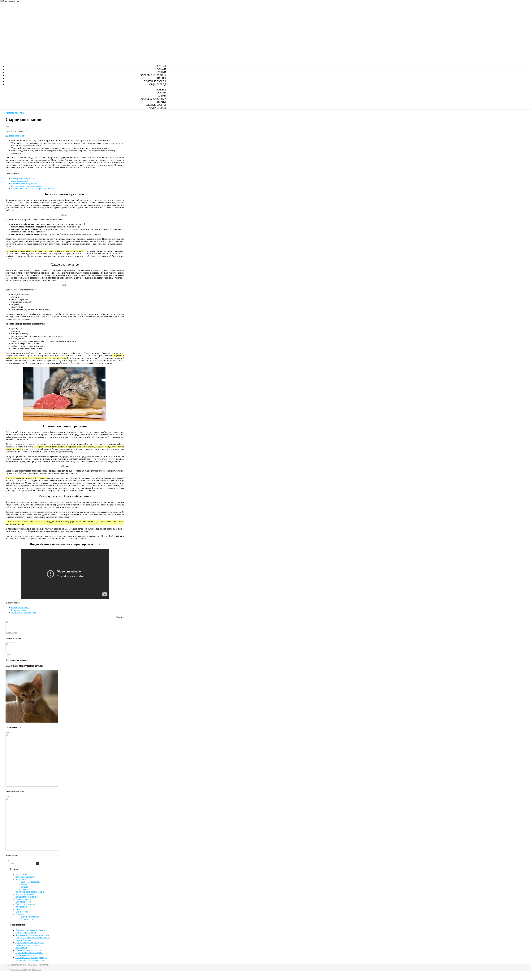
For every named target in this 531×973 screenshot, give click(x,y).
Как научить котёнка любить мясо (26, 186)
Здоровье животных (153, 75)
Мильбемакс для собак (15, 791)
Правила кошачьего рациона (24, 183)
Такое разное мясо (19, 181)
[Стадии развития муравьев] (11, 652)
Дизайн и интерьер (30, 917)
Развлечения (21, 907)
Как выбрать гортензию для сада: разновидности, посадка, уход (31, 958)
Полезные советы (155, 81)
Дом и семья (21, 874)
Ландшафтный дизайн (26, 897)
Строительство (28, 919)
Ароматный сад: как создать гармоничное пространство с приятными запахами (29, 952)
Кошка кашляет (12, 855)
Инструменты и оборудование (29, 892)
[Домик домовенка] (9, 1)
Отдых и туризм (23, 899)
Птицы (161, 78)
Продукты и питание (25, 904)
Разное (18, 909)
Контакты (43, 965)
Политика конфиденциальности (26, 969)
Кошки (161, 72)
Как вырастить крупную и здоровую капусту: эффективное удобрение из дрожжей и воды (32, 937)
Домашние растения (25, 877)
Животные (20, 879)
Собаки (161, 69)
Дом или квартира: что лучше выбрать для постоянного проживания (29, 945)
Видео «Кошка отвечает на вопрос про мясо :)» (32, 188)
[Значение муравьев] (11, 630)
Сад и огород (157, 84)
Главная (161, 66)
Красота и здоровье (24, 894)
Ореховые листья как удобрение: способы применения (30, 931)
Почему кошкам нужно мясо (24, 178)
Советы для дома (23, 914)
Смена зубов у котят (14, 727)
